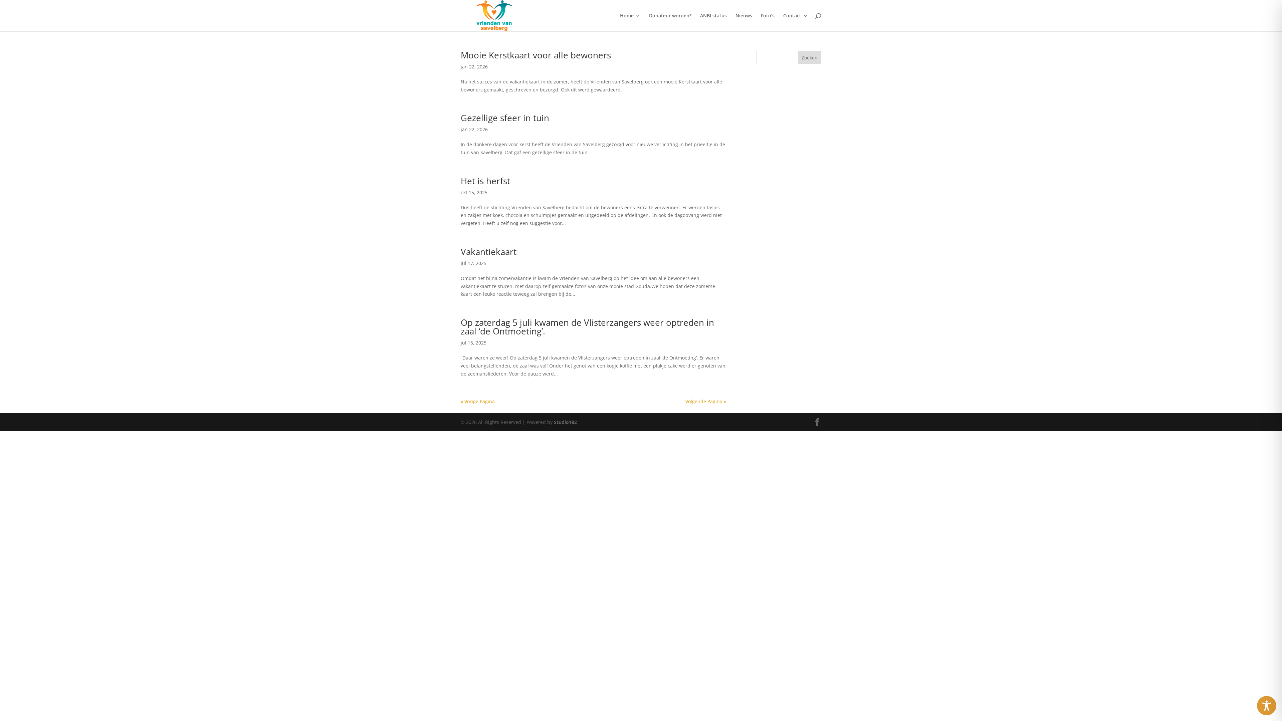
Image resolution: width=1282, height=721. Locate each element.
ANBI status (713, 16)
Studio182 (565, 422)
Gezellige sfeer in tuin (505, 118)
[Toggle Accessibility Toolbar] (1266, 705)
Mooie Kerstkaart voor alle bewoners (536, 55)
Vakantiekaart (488, 252)
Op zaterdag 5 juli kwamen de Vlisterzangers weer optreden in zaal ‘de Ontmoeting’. (587, 326)
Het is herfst (485, 181)
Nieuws (743, 16)
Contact (792, 16)
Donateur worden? (670, 16)
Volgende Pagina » (705, 401)
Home (627, 16)
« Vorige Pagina (478, 401)
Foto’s (768, 16)
